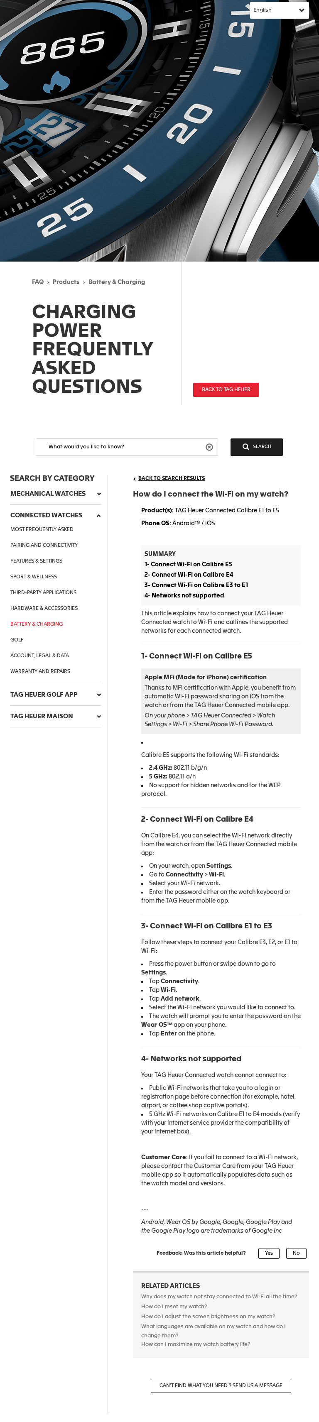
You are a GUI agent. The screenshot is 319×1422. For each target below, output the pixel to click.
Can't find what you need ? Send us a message (221, 1385)
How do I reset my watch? (174, 1306)
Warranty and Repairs (40, 671)
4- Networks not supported (184, 596)
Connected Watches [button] (46, 515)
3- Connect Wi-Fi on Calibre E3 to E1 (196, 585)
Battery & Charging (116, 282)
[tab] (55, 494)
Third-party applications (43, 592)
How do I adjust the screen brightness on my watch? (208, 1316)
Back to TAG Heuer (226, 389)
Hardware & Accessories (44, 608)
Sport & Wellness (33, 577)
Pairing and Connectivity (44, 545)
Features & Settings (36, 561)
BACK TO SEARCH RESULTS (171, 478)
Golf (17, 640)
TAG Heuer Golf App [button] (44, 695)
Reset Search (210, 446)
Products (66, 282)
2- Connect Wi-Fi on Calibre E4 (189, 575)
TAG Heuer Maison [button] (41, 716)
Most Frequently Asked (42, 529)
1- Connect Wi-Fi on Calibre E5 (188, 565)
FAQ (38, 282)
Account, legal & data (39, 655)
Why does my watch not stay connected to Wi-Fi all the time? (219, 1297)
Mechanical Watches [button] (48, 494)
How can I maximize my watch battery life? (195, 1344)
